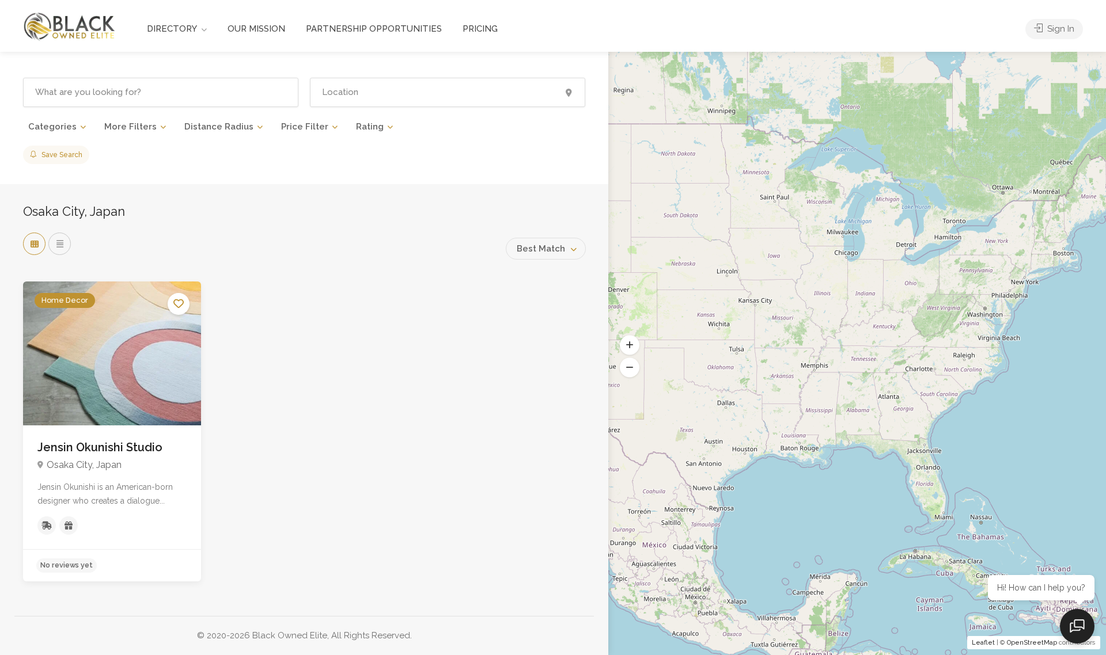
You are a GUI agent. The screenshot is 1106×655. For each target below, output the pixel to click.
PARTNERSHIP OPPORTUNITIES (374, 29)
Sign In (1059, 29)
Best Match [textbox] (541, 248)
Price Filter (304, 126)
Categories (52, 126)
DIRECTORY (172, 29)
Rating (370, 126)
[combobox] (546, 249)
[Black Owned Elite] (69, 25)
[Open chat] (1077, 626)
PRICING (480, 29)
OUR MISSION (256, 29)
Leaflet (983, 642)
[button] (629, 345)
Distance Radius (218, 126)
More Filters (130, 126)
